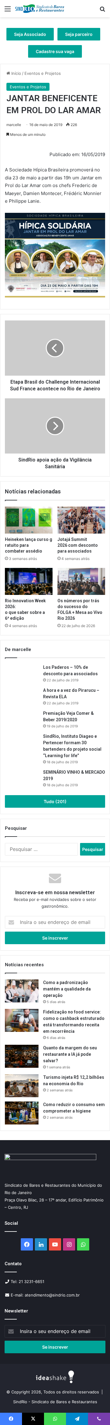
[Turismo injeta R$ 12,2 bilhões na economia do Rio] (21, 1085)
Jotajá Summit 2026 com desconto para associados (77, 545)
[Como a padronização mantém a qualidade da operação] (21, 990)
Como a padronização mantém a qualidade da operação (67, 989)
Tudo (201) (55, 801)
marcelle (13, 124)
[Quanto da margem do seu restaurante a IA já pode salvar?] (21, 1056)
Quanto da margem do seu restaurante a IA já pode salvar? (70, 1054)
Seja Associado (30, 34)
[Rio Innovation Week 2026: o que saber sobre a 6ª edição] (29, 581)
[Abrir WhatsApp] (95, 1409)
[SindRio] (39, 8)
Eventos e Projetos (42, 73)
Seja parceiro (79, 34)
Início (15, 73)
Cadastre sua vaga (55, 51)
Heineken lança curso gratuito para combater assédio (28, 545)
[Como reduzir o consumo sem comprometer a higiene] (21, 1112)
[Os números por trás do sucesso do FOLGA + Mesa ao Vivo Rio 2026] (81, 581)
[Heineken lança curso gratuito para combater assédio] (29, 520)
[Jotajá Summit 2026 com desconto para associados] (81, 520)
